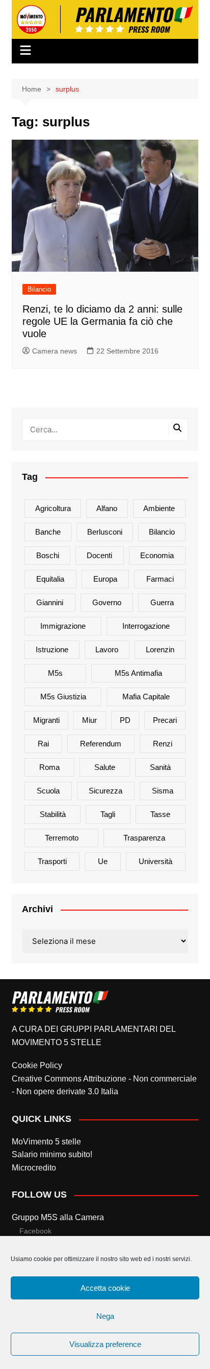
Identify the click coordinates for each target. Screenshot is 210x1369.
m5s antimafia (138, 673)
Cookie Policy (37, 1065)
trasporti (52, 861)
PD (125, 720)
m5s (55, 673)
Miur (89, 720)
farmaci (160, 579)
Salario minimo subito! (52, 1154)
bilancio (162, 531)
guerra (162, 602)
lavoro (106, 649)
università (155, 861)
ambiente (159, 508)
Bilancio (39, 289)
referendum (100, 743)
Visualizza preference (105, 1344)
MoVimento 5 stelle (46, 1141)
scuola (48, 790)
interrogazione (146, 626)
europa (105, 579)
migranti (46, 720)
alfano (106, 508)
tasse (160, 814)
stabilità (53, 814)
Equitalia (50, 579)
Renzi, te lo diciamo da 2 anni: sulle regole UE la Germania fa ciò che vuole (102, 321)
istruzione (52, 649)
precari (165, 720)
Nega (105, 1316)
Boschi (47, 555)
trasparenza (144, 837)
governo (106, 602)
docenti (99, 555)
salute (104, 767)
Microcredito (34, 1167)
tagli (107, 814)
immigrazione (63, 626)
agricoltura (53, 508)
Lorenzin (160, 649)
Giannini (49, 602)
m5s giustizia (63, 696)
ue (103, 861)
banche (48, 531)
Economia (157, 555)
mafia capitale (146, 696)
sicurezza (105, 790)
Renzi (162, 743)
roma (49, 767)
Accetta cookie (105, 1288)
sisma (162, 790)
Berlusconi (104, 531)
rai (43, 743)
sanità (160, 767)
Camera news (54, 351)
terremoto (61, 837)
